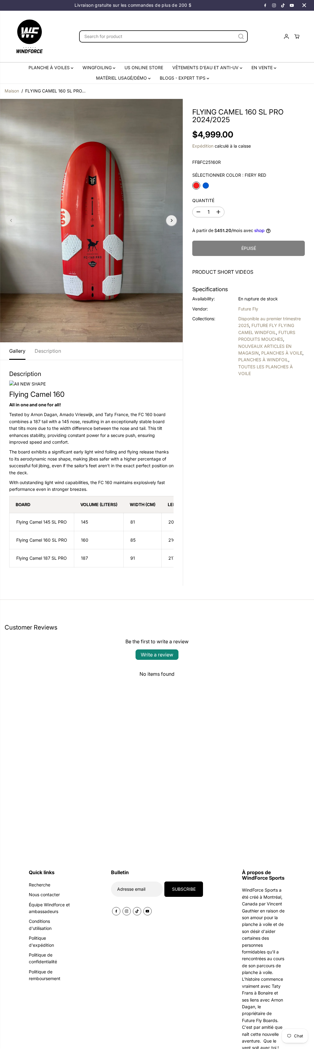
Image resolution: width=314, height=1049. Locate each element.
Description (48, 351)
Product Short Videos (222, 272)
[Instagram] (274, 5)
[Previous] (11, 220)
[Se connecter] (286, 36)
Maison (12, 90)
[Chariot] (296, 36)
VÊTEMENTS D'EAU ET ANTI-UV (206, 67)
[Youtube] (292, 5)
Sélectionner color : (229, 175)
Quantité (203, 200)
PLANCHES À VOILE (281, 352)
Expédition (202, 146)
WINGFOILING (97, 67)
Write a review (157, 655)
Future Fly (248, 308)
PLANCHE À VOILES (50, 67)
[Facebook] (265, 5)
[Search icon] (241, 36)
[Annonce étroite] (304, 5)
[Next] (171, 220)
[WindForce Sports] (29, 36)
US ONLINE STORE (143, 67)
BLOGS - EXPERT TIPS (183, 78)
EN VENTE (262, 67)
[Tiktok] (283, 5)
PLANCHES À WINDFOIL (263, 359)
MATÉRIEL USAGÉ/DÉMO (122, 78)
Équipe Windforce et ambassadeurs (49, 908)
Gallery (17, 351)
